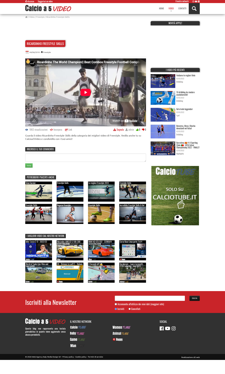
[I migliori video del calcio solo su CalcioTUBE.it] (175, 195)
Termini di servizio (95, 356)
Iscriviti (120, 309)
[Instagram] (193, 1)
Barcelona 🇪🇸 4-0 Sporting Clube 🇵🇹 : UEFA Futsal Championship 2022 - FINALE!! (188, 145)
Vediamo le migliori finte (185, 75)
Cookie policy (80, 356)
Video (32, 17)
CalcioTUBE (75, 327)
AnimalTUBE (118, 333)
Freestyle (40, 17)
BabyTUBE (74, 333)
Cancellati (135, 309)
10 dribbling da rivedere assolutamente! (185, 93)
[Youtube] (196, 1)
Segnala (120, 129)
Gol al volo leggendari (184, 109)
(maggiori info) (157, 304)
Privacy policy (68, 356)
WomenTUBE (118, 327)
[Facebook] (199, 1)
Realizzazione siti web (190, 357)
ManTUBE (74, 345)
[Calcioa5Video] (48, 8)
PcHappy (116, 339)
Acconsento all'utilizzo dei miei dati (141, 304)
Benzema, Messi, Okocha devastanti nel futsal (185, 127)
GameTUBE (75, 339)
